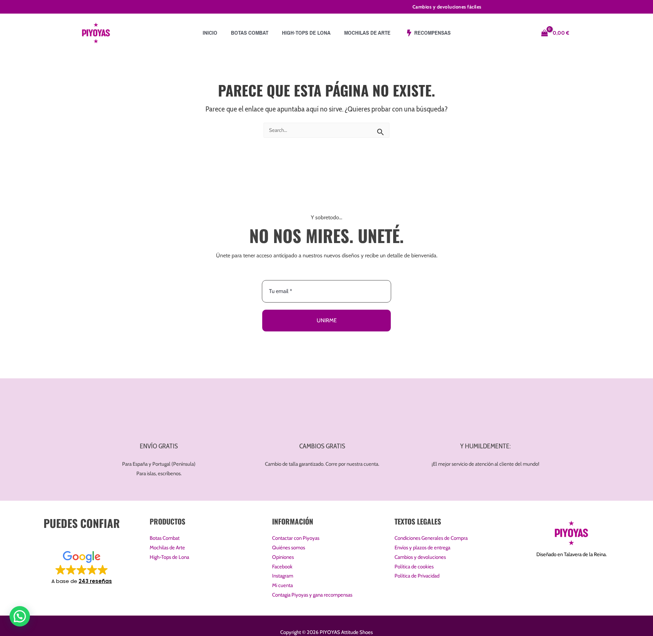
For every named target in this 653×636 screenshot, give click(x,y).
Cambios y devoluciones (420, 557)
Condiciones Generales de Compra (431, 538)
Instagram (282, 576)
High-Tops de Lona (169, 557)
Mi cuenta (282, 585)
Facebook (282, 567)
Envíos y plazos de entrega (422, 548)
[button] (82, 567)
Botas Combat (165, 538)
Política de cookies (414, 567)
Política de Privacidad (417, 576)
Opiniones (283, 557)
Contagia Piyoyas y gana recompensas (312, 595)
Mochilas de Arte (167, 548)
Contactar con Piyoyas (295, 538)
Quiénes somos (288, 548)
